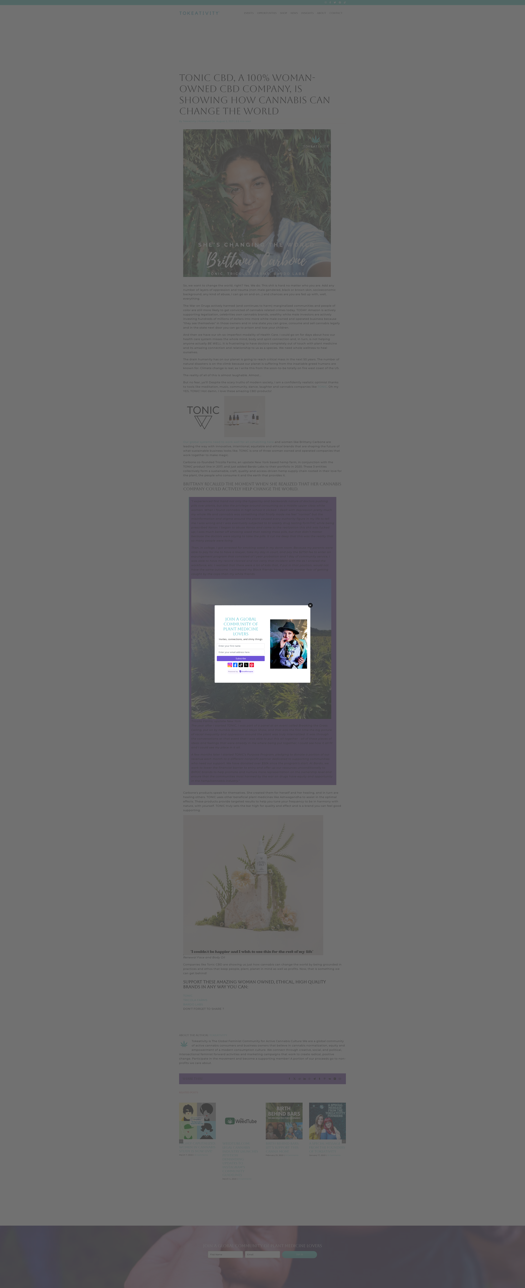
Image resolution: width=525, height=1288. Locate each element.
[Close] (310, 605)
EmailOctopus (247, 671)
